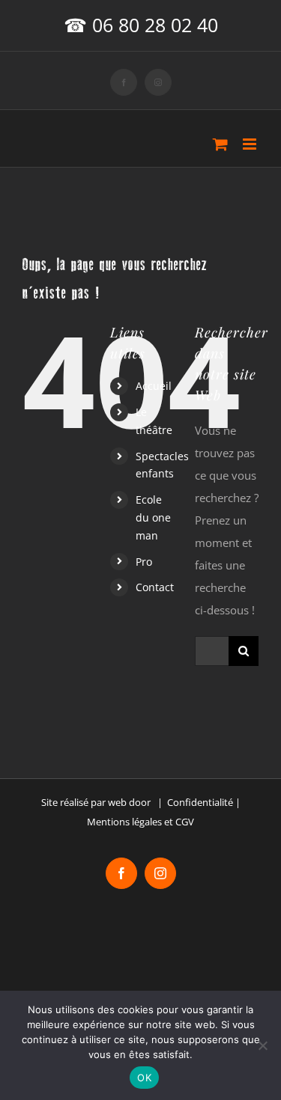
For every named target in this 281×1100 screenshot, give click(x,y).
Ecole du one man (153, 517)
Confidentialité (200, 802)
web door (129, 802)
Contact (155, 587)
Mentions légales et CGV (140, 821)
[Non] (262, 1045)
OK (144, 1078)
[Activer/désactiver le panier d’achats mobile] (220, 144)
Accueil (154, 386)
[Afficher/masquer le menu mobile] (251, 144)
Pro (144, 561)
